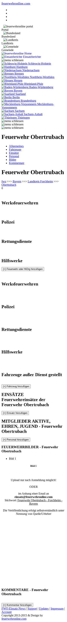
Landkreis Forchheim (40, 181)
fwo (3, 181)
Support (32, 608)
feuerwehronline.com (15, 3)
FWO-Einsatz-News (13, 608)
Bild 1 (14, 458)
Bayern (17, 181)
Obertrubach (8, 184)
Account (6, 612)
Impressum (57, 608)
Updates (44, 608)
